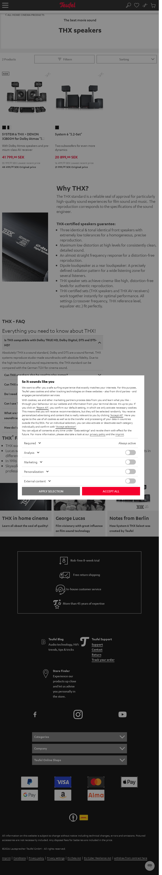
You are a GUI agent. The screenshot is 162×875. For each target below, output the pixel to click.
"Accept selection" (65, 426)
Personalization (34, 471)
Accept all (111, 491)
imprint (119, 434)
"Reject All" (42, 407)
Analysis (29, 452)
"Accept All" (116, 415)
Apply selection (51, 491)
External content (35, 481)
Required (30, 443)
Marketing (30, 462)
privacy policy (97, 434)
